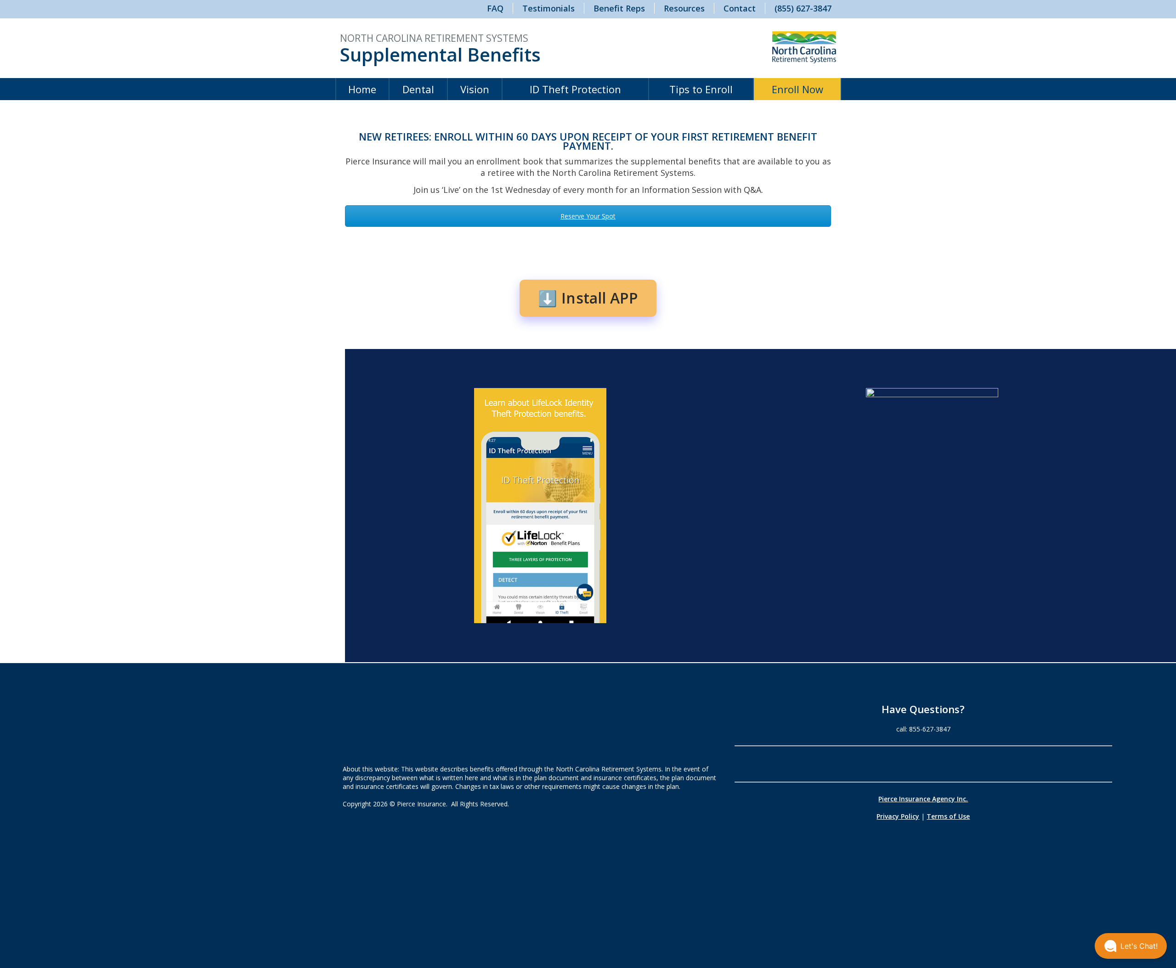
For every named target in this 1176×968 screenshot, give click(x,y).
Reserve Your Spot (588, 216)
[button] (1131, 946)
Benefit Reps (619, 8)
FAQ (495, 8)
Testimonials (548, 8)
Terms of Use (948, 816)
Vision (474, 89)
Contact (740, 8)
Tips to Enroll (701, 89)
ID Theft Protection (575, 89)
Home (362, 89)
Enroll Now (797, 89)
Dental (418, 89)
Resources (684, 8)
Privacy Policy (897, 816)
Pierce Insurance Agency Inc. (923, 798)
